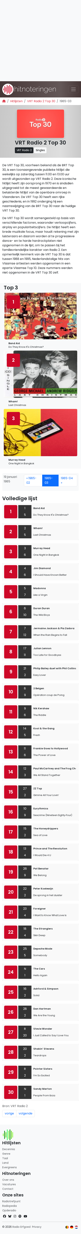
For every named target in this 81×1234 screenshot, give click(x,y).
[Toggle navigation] (73, 89)
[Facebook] (4, 1216)
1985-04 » (67, 480)
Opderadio (9, 1210)
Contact (7, 1189)
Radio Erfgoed (21, 1227)
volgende (25, 1113)
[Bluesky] (10, 1216)
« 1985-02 (31, 480)
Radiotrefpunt (11, 1201)
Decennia (8, 1149)
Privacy (36, 1227)
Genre (6, 1154)
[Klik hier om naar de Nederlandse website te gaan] (76, 1227)
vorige (9, 1113)
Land (5, 1163)
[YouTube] (25, 1216)
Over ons (8, 1180)
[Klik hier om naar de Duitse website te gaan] (71, 1227)
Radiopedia (9, 1206)
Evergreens (9, 1167)
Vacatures (9, 1184)
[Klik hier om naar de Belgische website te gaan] (67, 1227)
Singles (40, 150)
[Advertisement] (40, 40)
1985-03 (49, 480)
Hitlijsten (16, 101)
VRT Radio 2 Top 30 (41, 101)
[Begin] (4, 101)
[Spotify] (20, 1216)
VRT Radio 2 (24, 150)
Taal (5, 1158)
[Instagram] (15, 1216)
